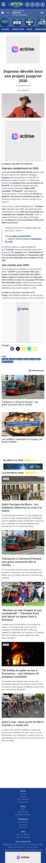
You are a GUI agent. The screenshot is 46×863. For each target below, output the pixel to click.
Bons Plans (18, 29)
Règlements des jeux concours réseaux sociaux (23, 844)
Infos (29, 29)
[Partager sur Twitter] (17, 350)
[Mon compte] (42, 4)
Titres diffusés (23, 799)
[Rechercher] (37, 4)
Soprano (5, 177)
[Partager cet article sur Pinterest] (23, 350)
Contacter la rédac (23, 814)
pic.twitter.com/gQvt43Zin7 (20, 236)
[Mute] (42, 12)
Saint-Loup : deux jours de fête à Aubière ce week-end (23, 723)
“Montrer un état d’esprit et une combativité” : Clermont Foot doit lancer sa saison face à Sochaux (22, 615)
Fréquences (23, 802)
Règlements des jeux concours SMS (23, 847)
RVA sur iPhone (23, 834)
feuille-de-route (7, 362)
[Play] (3, 12)
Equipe (23, 796)
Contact (23, 794)
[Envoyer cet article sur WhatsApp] (28, 350)
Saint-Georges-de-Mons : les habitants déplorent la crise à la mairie (22, 507)
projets (26, 359)
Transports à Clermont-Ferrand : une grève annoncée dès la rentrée (22, 561)
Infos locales (23, 812)
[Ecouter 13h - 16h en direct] (23, 466)
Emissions (23, 824)
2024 (38, 359)
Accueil (5, 29)
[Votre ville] (27, 4)
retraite (32, 359)
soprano (19, 359)
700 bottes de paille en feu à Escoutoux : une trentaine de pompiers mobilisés (20, 673)
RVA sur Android (23, 837)
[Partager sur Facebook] (11, 350)
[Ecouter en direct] (32, 4)
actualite (12, 359)
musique (5, 359)
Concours (23, 827)
